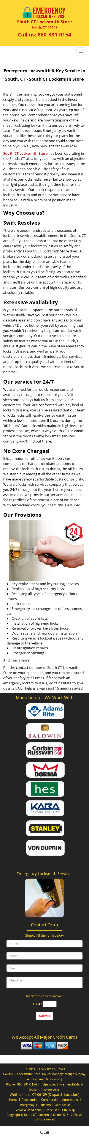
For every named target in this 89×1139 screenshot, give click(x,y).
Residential (29, 1099)
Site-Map (68, 1110)
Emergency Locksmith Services (44, 873)
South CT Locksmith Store (25, 153)
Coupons (44, 1105)
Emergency (26, 1105)
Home (13, 1099)
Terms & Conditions (28, 1110)
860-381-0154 (54, 34)
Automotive (70, 1099)
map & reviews (49, 1079)
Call (46, 1133)
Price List (52, 1110)
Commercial (49, 1099)
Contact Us (63, 1105)
